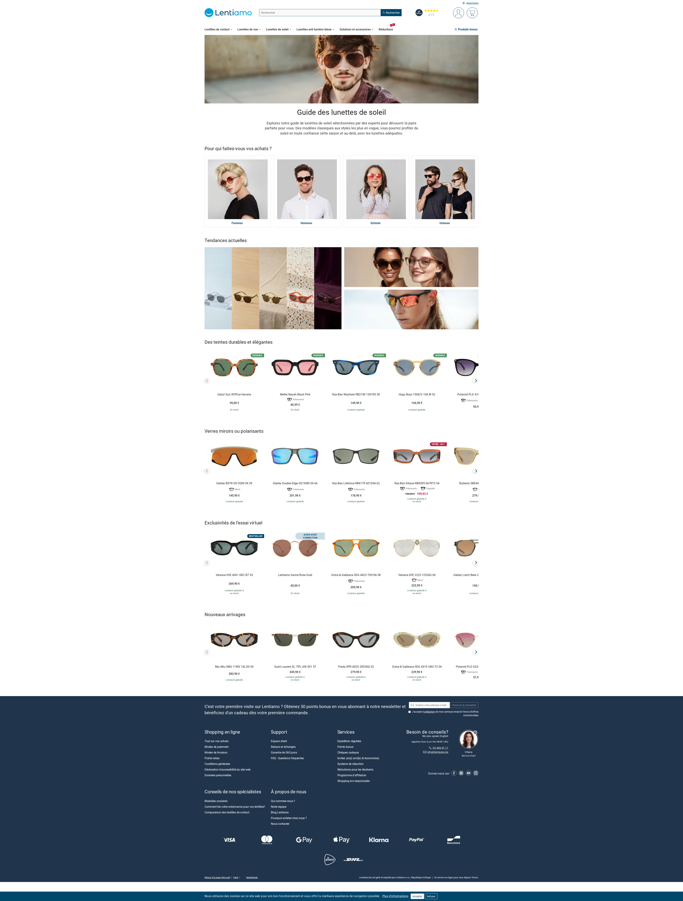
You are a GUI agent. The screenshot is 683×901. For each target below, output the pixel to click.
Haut (235, 877)
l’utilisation (429, 712)
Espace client (279, 741)
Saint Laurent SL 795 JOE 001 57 (295, 666)
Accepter (417, 896)
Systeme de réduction (350, 764)
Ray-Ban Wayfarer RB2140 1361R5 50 (356, 394)
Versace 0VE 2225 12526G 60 (417, 575)
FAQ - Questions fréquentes (287, 758)
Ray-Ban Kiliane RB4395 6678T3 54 (417, 483)
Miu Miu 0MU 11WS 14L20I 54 (234, 666)
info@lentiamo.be (437, 752)
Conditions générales (217, 764)
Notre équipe (278, 807)
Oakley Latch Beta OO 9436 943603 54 (477, 575)
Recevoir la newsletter (464, 705)
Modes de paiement (217, 747)
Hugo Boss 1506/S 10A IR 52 (417, 394)
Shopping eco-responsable (353, 781)
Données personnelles (218, 775)
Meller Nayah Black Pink (295, 394)
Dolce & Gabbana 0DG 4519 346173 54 (417, 666)
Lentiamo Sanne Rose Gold (295, 575)
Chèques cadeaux (348, 753)
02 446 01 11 (440, 747)
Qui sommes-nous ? (283, 801)
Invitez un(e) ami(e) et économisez (358, 758)
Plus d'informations (395, 896)
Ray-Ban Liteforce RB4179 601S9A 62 (356, 483)
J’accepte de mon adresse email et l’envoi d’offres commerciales (445, 713)
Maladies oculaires (216, 801)
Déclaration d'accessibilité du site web (228, 770)
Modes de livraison (216, 753)
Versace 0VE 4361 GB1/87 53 (234, 575)
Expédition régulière (349, 741)
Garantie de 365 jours (284, 753)
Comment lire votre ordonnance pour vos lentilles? (235, 807)
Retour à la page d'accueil (217, 877)
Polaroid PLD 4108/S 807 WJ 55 (477, 394)
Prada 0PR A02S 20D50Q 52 (356, 666)
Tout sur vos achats (216, 741)
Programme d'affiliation (351, 775)
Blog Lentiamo (280, 812)
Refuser (431, 896)
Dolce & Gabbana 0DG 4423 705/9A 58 (356, 575)
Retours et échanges (283, 747)
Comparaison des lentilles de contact (227, 812)
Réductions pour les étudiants (355, 770)
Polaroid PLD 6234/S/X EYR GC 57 (478, 666)
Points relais (212, 758)
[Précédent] (207, 380)
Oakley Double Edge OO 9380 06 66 (295, 483)
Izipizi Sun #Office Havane (234, 394)
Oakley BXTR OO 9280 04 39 (234, 483)
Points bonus (345, 747)
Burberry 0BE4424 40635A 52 (477, 483)
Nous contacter (280, 824)
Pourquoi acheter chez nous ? (289, 818)
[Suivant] (475, 380)
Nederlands (472, 3)
